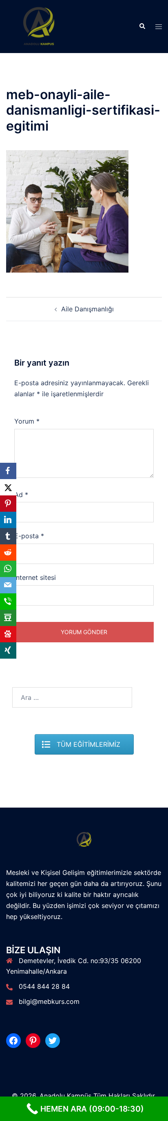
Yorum (27, 421)
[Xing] (8, 650)
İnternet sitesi (35, 577)
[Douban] (8, 618)
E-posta (29, 536)
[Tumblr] (8, 536)
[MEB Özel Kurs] (39, 26)
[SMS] (8, 601)
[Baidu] (8, 634)
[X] (8, 487)
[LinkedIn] (8, 520)
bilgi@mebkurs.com (49, 1001)
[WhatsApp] (8, 569)
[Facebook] (8, 471)
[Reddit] (8, 552)
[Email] (8, 585)
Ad (21, 495)
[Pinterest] (8, 503)
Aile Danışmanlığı (87, 309)
